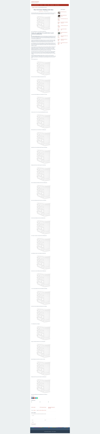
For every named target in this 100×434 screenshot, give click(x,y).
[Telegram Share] (36, 398)
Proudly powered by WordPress (47, 431)
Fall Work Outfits (33, 407)
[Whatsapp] (37, 398)
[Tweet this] (33, 398)
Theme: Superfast (54, 431)
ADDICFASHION (35, 2)
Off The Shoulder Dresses (43, 407)
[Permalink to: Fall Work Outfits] (35, 404)
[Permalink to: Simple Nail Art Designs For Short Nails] (52, 404)
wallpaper (35, 410)
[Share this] (31, 398)
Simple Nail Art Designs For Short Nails (51, 407)
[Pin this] (34, 398)
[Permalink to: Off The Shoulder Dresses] (43, 404)
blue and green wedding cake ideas (42, 410)
